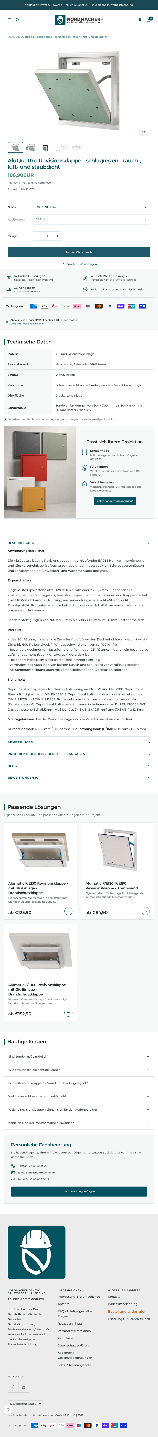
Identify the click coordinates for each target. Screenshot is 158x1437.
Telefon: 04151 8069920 (32, 1165)
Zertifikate (65, 1338)
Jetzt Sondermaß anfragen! (115, 500)
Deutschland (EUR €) (23, 1403)
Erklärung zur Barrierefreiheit (129, 1319)
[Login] (140, 19)
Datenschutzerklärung (74, 1345)
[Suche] (17, 20)
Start (11, 36)
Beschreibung (21, 543)
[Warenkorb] (148, 20)
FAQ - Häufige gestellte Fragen (75, 1313)
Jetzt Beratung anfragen (79, 1191)
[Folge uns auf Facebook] (13, 1387)
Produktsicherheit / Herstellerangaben (46, 754)
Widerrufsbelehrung (122, 1304)
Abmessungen (20, 742)
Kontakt (114, 1296)
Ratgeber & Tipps (70, 1323)
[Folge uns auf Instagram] (23, 1387)
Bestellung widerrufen (127, 1311)
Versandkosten (43, 182)
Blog (12, 766)
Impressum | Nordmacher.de (79, 1296)
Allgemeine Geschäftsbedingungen (75, 1355)
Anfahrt (63, 1304)
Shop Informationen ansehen (27, 323)
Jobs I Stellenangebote (74, 1365)
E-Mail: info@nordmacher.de (36, 1172)
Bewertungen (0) (24, 777)
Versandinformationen (74, 1331)
